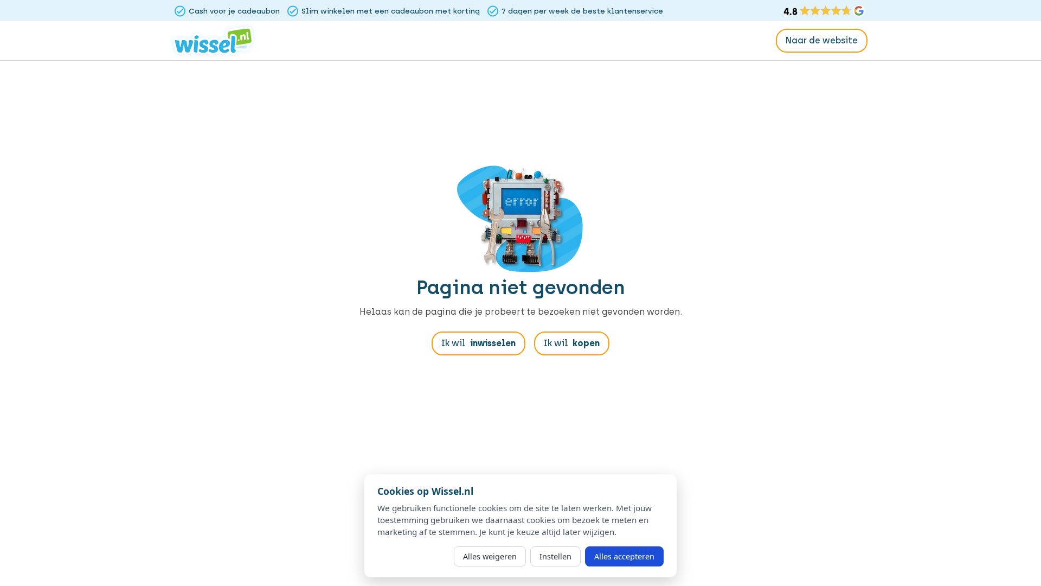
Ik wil (478, 343)
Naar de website (822, 40)
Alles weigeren (490, 556)
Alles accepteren (624, 556)
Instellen (555, 556)
